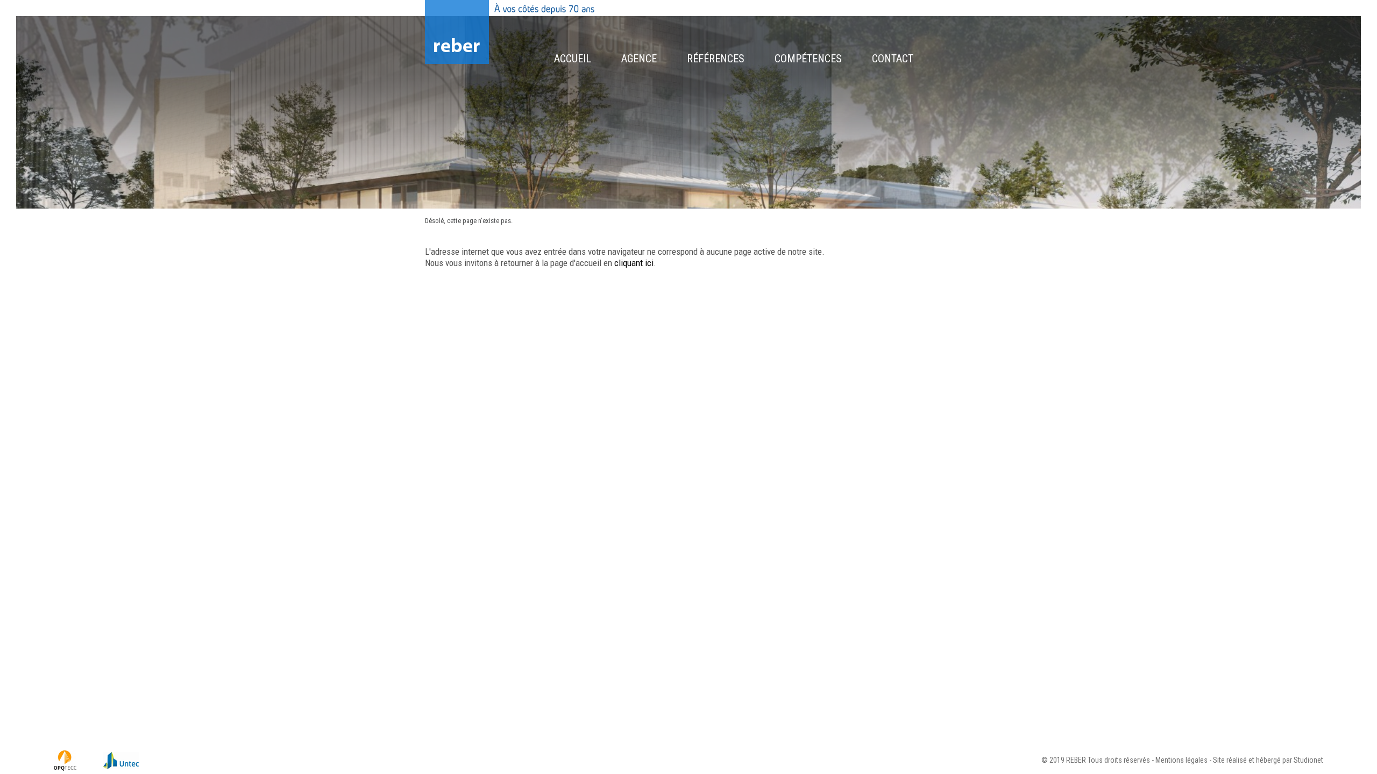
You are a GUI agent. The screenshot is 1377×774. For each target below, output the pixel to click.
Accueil (572, 58)
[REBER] (457, 33)
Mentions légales (1181, 760)
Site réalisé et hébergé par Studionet (1268, 760)
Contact (892, 58)
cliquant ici (634, 262)
